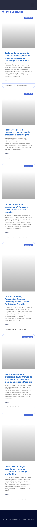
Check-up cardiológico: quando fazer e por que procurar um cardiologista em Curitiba (17, 470)
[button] (32, 5)
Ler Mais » (7, 81)
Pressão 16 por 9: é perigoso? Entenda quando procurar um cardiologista (17, 132)
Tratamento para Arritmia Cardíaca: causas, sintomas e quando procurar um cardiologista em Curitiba (18, 57)
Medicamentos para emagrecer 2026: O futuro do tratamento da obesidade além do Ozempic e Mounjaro (18, 378)
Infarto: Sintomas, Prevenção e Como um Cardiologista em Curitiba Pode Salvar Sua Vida (17, 300)
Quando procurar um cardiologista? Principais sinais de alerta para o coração (16, 208)
